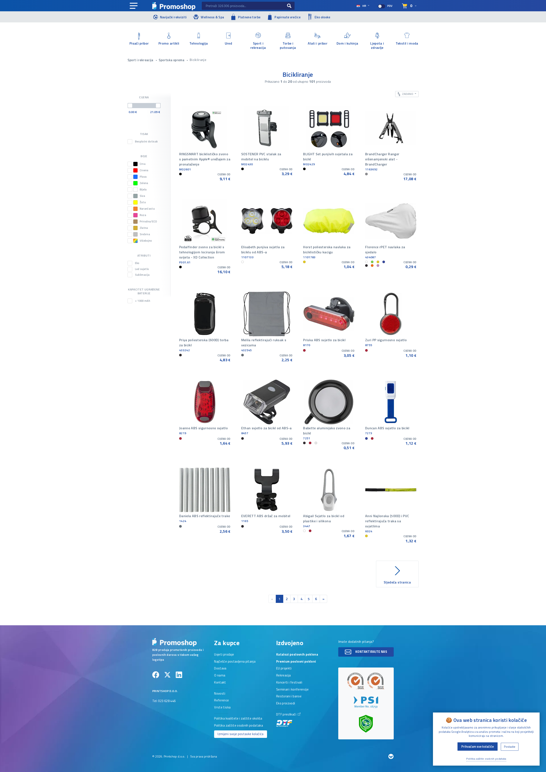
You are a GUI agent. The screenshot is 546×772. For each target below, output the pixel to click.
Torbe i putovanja (288, 45)
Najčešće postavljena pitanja (235, 662)
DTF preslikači (286, 715)
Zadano (407, 93)
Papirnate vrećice (287, 17)
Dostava (220, 668)
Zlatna (144, 228)
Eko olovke (322, 17)
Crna (142, 164)
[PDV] (381, 6)
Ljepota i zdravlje (377, 45)
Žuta (143, 202)
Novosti (219, 694)
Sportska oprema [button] (172, 60)
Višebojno (146, 241)
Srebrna (145, 234)
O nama (219, 675)
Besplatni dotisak (146, 142)
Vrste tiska (222, 707)
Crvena (144, 170)
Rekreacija (283, 675)
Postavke (509, 746)
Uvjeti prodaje (224, 655)
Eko (137, 263)
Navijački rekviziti (173, 17)
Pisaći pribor (139, 43)
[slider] (130, 105)
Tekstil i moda (407, 43)
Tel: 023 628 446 (164, 701)
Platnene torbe (249, 17)
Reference (221, 700)
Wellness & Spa (212, 17)
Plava (143, 177)
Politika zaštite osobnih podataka (238, 726)
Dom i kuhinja (347, 43)
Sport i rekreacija (258, 45)
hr (364, 5)
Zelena (144, 183)
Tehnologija (198, 43)
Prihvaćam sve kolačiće (477, 746)
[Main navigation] (134, 6)
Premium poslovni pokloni (296, 662)
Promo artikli (168, 43)
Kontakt (220, 683)
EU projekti (284, 668)
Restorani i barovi (288, 696)
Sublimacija (142, 275)
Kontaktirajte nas (371, 651)
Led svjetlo (142, 269)
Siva (142, 196)
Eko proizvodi (285, 703)
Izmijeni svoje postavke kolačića (240, 733)
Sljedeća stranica (397, 582)
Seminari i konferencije (292, 690)
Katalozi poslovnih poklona (297, 655)
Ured (228, 43)
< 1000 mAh (142, 301)
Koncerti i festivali (289, 683)
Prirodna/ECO (148, 221)
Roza (143, 215)
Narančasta (147, 209)
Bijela (143, 189)
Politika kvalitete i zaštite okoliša (238, 719)
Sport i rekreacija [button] (141, 60)
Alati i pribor (317, 43)
